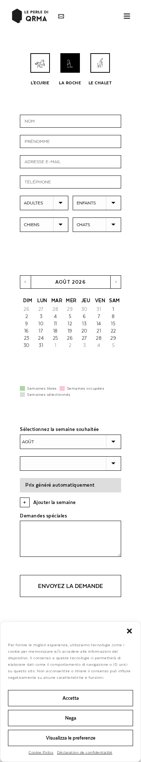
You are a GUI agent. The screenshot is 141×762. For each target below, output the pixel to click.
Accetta (71, 698)
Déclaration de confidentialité (84, 752)
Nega (70, 718)
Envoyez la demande (70, 586)
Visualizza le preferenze (70, 738)
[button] (129, 631)
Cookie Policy (41, 752)
